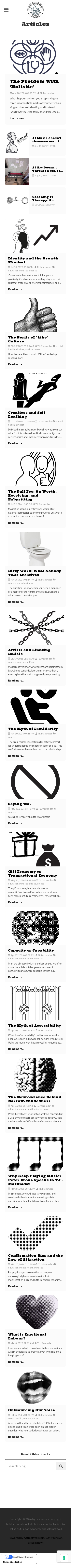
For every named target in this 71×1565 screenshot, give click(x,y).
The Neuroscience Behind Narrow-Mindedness (34, 1099)
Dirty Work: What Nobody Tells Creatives (34, 573)
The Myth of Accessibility (34, 1025)
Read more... (18, 118)
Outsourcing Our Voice (31, 1410)
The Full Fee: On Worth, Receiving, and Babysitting (32, 495)
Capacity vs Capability (31, 950)
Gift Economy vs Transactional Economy (32, 873)
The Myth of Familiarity (33, 729)
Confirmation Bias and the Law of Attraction (35, 1257)
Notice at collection (12, 1562)
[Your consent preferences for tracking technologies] (64, 1558)
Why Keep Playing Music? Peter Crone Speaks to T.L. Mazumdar (35, 1180)
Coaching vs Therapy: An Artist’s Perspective (43, 202)
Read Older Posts (35, 1454)
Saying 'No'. (19, 804)
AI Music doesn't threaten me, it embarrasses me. (47, 141)
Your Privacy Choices (23, 1557)
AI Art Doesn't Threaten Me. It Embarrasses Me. (47, 171)
